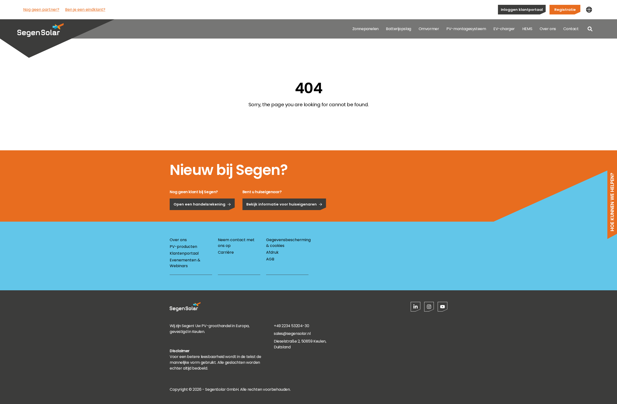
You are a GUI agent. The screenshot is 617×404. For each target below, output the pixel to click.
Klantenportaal (184, 253)
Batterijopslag (398, 29)
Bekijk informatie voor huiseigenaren (281, 204)
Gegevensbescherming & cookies (287, 242)
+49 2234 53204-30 (291, 326)
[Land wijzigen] (589, 9)
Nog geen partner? (41, 9)
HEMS (527, 29)
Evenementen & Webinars (185, 263)
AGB (270, 259)
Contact (570, 29)
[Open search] (590, 29)
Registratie (565, 9)
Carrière (226, 252)
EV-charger (504, 29)
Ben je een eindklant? (85, 9)
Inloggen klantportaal (522, 9)
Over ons (548, 29)
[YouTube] (442, 306)
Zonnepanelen (365, 29)
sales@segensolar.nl (292, 333)
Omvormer (429, 29)
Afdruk (272, 252)
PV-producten (183, 246)
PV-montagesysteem (466, 29)
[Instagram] (429, 306)
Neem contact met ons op (236, 242)
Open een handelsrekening (199, 204)
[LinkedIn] (415, 306)
